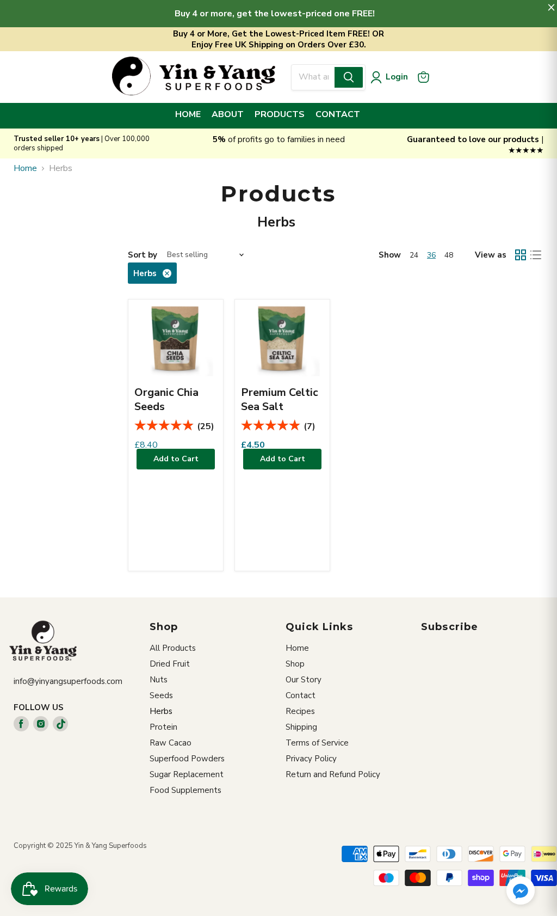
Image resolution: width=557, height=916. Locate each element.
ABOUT (228, 114)
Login (397, 76)
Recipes (300, 711)
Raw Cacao (170, 742)
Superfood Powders (187, 758)
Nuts (159, 679)
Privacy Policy (311, 758)
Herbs (161, 711)
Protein (163, 727)
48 (448, 255)
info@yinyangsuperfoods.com (68, 681)
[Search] (348, 77)
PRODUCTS (280, 114)
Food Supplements (185, 790)
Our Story (303, 679)
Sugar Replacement (187, 774)
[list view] (535, 254)
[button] (520, 891)
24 (414, 255)
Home (25, 168)
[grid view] (520, 254)
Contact (300, 695)
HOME (188, 114)
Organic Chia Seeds (166, 399)
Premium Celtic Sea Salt (279, 399)
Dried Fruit (170, 663)
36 (431, 255)
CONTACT (337, 114)
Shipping (301, 727)
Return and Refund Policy (333, 774)
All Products (173, 648)
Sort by (142, 255)
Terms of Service (317, 742)
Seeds (161, 695)
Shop (295, 663)
